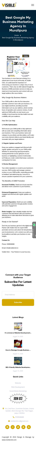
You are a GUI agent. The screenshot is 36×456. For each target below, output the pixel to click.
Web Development (18, 387)
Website (18, 383)
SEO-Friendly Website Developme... (18, 367)
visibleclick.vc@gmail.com (19, 421)
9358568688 (19, 417)
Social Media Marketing (18, 391)
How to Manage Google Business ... (18, 350)
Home (16, 35)
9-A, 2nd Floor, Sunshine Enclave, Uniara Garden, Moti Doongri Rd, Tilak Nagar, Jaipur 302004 (19, 410)
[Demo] (18, 398)
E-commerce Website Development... (18, 333)
